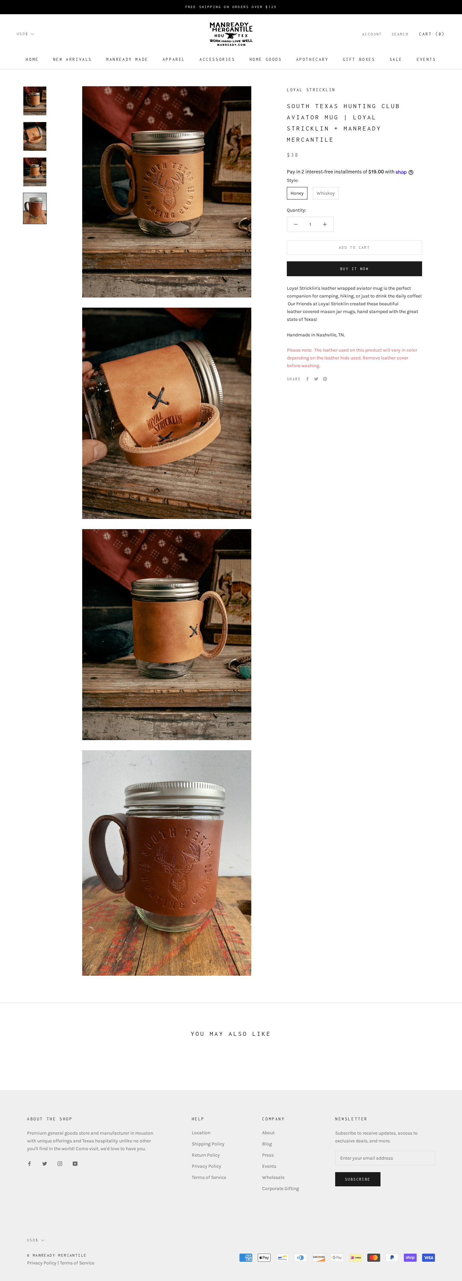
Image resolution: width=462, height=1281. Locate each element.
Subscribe (358, 1179)
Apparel (174, 59)
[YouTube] (75, 1163)
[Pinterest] (325, 379)
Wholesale (273, 1177)
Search (400, 34)
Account (372, 34)
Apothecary (312, 59)
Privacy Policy (206, 1166)
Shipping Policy (208, 1144)
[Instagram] (59, 1163)
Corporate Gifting (280, 1188)
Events (426, 59)
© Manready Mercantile (57, 1255)
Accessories (217, 59)
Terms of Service (209, 1177)
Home (32, 59)
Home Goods (266, 59)
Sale (396, 59)
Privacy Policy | (43, 1263)
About (268, 1133)
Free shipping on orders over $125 (231, 7)
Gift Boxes (359, 59)
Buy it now (354, 269)
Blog (267, 1144)
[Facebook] (307, 379)
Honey (297, 193)
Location (201, 1133)
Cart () (432, 34)
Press (268, 1155)
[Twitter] (316, 379)
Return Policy (206, 1155)
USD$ (22, 34)
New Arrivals (72, 59)
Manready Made (127, 59)
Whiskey (326, 193)
